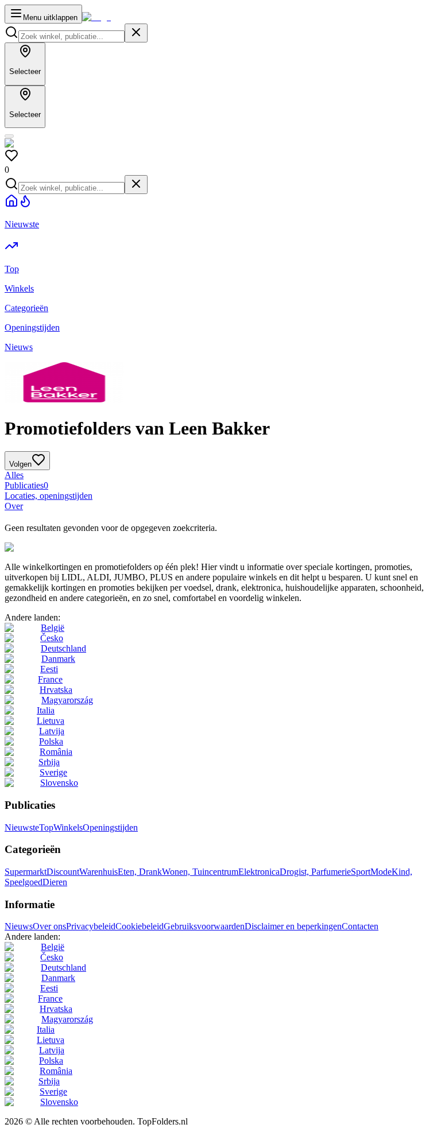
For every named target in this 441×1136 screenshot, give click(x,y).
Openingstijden (110, 827)
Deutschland (63, 648)
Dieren (54, 882)
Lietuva (50, 721)
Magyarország (67, 700)
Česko (51, 638)
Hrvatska (56, 690)
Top (46, 827)
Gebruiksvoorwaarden (204, 926)
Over (14, 506)
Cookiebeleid (139, 926)
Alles (14, 475)
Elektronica (259, 872)
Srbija (49, 762)
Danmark (58, 659)
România (56, 752)
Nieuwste (22, 827)
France (50, 679)
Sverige (53, 772)
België (52, 628)
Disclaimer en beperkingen (293, 926)
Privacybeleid (90, 926)
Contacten (360, 926)
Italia (46, 710)
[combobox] (71, 36)
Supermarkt (26, 872)
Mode (381, 872)
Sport (360, 872)
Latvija (51, 731)
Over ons (49, 926)
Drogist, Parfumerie (315, 872)
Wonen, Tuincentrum (200, 872)
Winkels (68, 827)
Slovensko (59, 783)
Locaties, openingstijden (48, 496)
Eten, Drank (140, 872)
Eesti (49, 669)
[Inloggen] (9, 136)
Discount (63, 872)
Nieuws (19, 926)
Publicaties (26, 485)
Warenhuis (98, 872)
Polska (51, 741)
